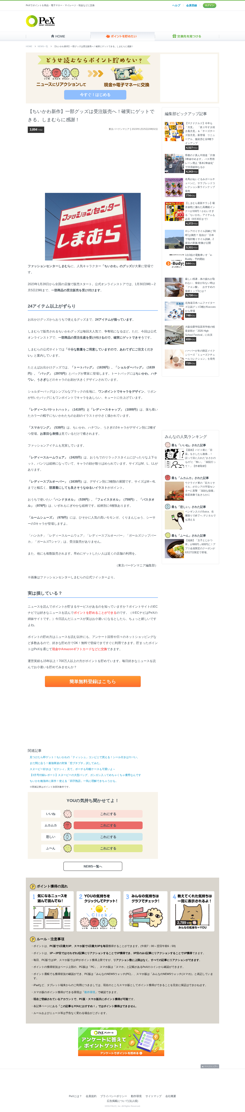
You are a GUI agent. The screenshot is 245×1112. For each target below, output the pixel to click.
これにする (108, 814)
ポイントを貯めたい (122, 36)
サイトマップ (153, 1096)
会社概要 (170, 1096)
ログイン (209, 5)
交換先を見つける (187, 36)
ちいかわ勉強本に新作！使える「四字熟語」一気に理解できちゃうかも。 (74, 780)
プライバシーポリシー (113, 1096)
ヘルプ (176, 5)
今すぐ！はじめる (95, 94)
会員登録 (191, 5)
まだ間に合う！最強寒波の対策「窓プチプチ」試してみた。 (66, 763)
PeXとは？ (75, 1096)
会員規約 (91, 1096)
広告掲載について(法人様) (122, 1100)
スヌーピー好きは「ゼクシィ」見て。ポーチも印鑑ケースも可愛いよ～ (72, 769)
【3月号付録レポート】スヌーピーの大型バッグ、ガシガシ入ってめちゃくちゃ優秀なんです (85, 775)
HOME (58, 36)
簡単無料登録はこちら (92, 681)
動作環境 (89, 992)
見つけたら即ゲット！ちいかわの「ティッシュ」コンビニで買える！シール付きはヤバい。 (85, 757)
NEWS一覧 (43, 46)
